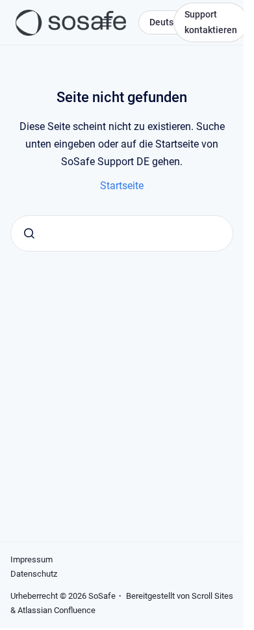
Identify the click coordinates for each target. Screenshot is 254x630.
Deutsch (166, 22)
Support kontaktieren (210, 22)
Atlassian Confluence (56, 610)
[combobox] (122, 233)
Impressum (31, 559)
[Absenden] (29, 233)
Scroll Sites (212, 596)
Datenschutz (33, 574)
